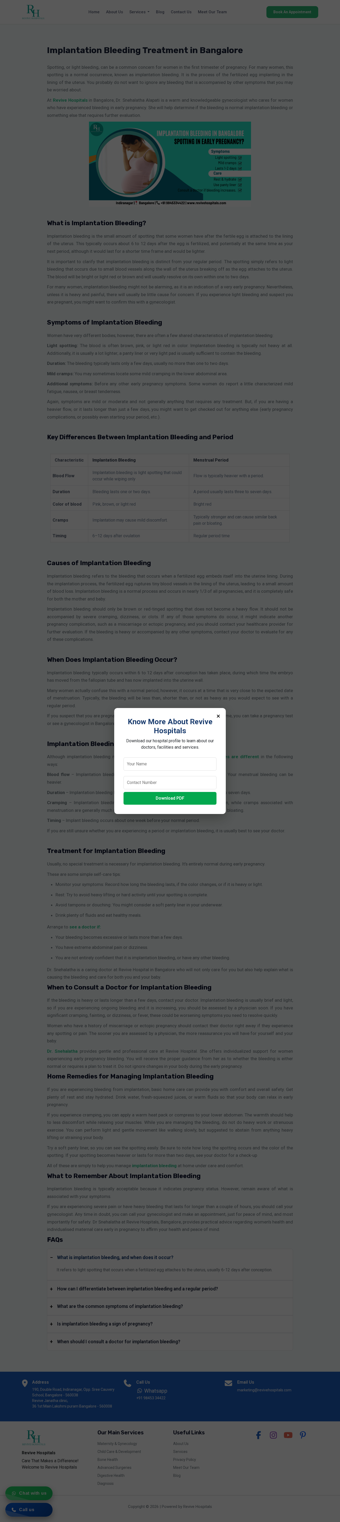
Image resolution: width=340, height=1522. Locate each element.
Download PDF (170, 798)
